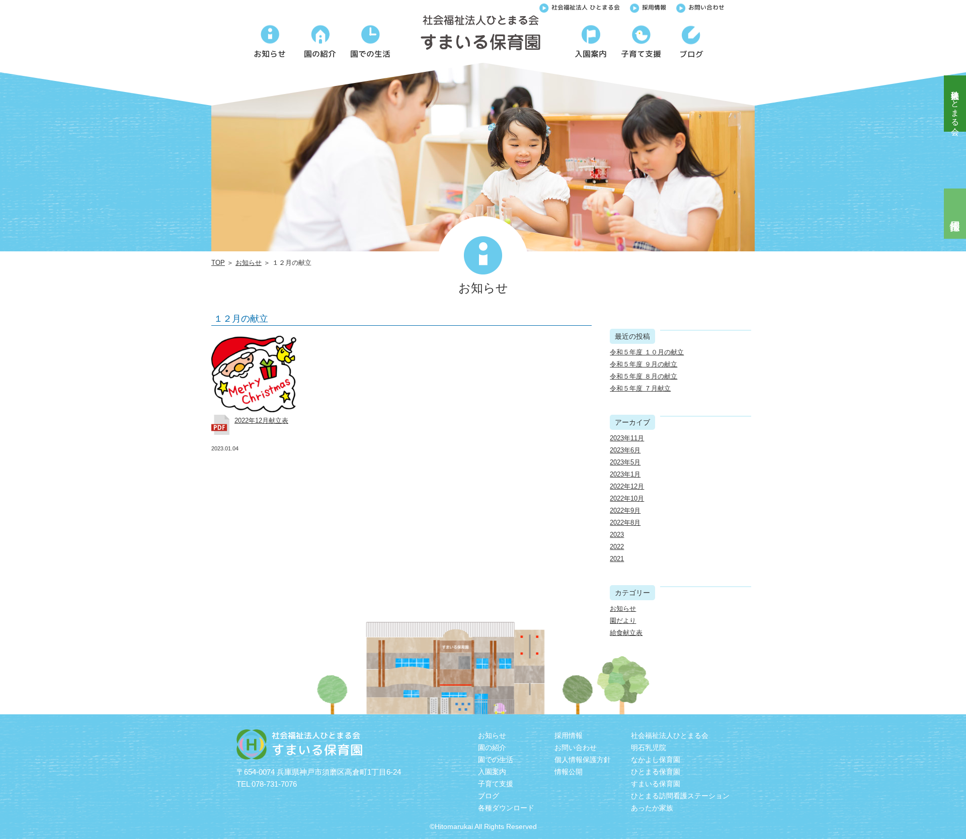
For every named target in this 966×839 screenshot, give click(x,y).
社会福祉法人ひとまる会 (955, 103)
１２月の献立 (241, 319)
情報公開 (568, 772)
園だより (623, 620)
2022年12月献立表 (261, 420)
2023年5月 (625, 462)
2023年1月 (625, 474)
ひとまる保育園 (655, 772)
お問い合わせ (706, 7)
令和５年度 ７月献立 (640, 388)
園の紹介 (492, 747)
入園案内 (492, 772)
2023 (617, 534)
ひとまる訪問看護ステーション (680, 796)
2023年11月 (627, 438)
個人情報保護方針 (582, 760)
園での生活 (495, 760)
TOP (218, 262)
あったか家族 (652, 808)
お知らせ (248, 262)
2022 (617, 546)
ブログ (488, 796)
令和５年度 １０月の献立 (647, 352)
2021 (617, 559)
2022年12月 (627, 486)
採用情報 (654, 7)
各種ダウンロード (506, 808)
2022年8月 (625, 522)
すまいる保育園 (655, 784)
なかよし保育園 (655, 760)
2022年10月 (627, 498)
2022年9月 (625, 510)
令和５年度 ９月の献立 (643, 364)
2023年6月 (625, 450)
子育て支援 (495, 784)
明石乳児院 (648, 747)
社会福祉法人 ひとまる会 (585, 7)
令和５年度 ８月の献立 (643, 376)
